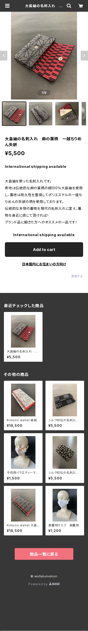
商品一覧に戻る (44, 554)
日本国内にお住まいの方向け (44, 264)
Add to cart (44, 249)
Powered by (38, 584)
